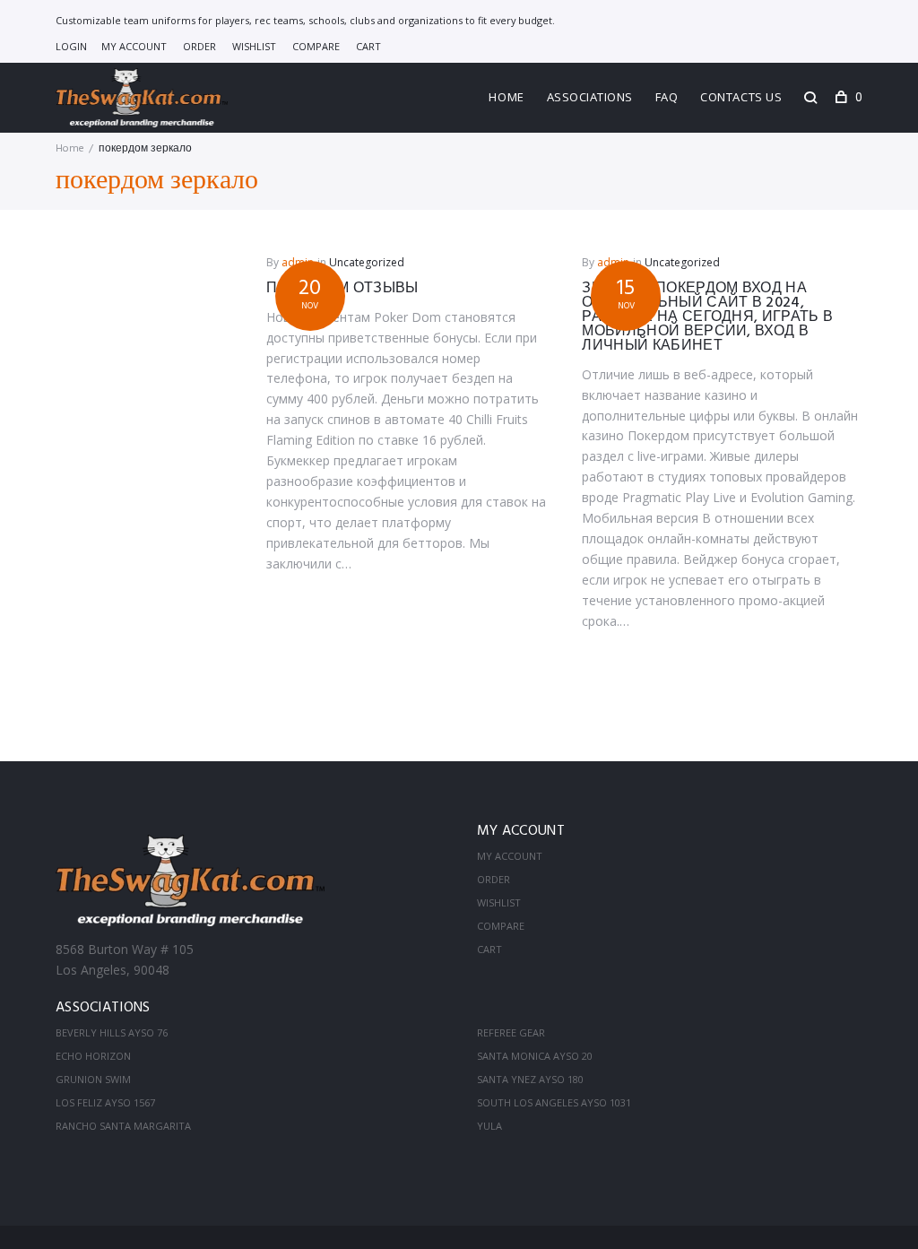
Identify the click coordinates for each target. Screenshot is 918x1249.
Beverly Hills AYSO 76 (112, 1032)
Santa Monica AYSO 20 (535, 1056)
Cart (368, 46)
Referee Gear (511, 1032)
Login (71, 46)
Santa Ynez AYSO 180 (530, 1079)
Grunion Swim (93, 1079)
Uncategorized (366, 262)
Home (506, 97)
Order (199, 46)
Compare (316, 46)
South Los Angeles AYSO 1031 (554, 1102)
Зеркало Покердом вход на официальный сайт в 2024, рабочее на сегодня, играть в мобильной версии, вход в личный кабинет (707, 317)
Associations (590, 97)
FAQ (667, 97)
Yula (489, 1125)
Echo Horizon (93, 1056)
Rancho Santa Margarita (123, 1125)
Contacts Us (741, 97)
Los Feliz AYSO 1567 (105, 1102)
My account (134, 46)
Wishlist (254, 46)
